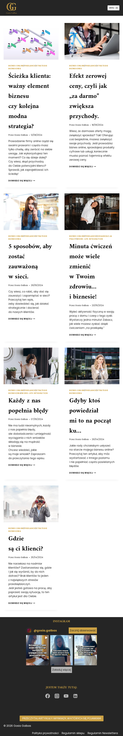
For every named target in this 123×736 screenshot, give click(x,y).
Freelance (29, 66)
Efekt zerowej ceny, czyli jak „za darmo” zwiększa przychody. (88, 96)
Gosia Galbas (21, 135)
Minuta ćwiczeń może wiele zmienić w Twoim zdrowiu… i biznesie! (90, 272)
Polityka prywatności (45, 733)
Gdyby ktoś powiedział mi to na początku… (90, 416)
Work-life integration (90, 239)
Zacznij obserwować (83, 630)
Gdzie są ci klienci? (25, 543)
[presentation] (31, 41)
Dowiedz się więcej (21, 180)
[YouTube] (66, 696)
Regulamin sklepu (73, 733)
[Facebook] (47, 696)
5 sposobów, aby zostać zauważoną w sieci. (30, 261)
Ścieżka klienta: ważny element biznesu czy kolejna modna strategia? (29, 101)
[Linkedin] (75, 696)
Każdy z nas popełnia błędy (28, 405)
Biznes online (16, 66)
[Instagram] (57, 696)
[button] (37, 650)
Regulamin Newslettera (103, 733)
